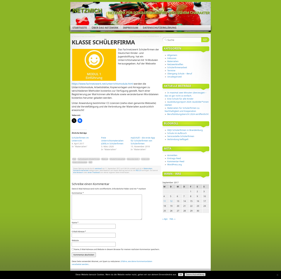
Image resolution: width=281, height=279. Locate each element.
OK (180, 274)
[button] (94, 64)
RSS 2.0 (138, 170)
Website (75, 240)
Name (75, 222)
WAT (90, 162)
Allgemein (172, 55)
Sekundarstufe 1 (133, 159)
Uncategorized (174, 76)
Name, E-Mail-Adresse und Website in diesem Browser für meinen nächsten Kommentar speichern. (117, 249)
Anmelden (172, 155)
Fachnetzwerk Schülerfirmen (89, 159)
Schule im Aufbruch (177, 133)
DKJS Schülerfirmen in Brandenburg (185, 130)
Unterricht (145, 159)
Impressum (130, 27)
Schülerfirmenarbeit (117, 159)
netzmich (87, 10)
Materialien (148, 168)
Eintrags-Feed (174, 158)
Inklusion (171, 58)
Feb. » (172, 219)
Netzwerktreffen (175, 64)
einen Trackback (94, 172)
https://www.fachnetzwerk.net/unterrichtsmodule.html (102, 83)
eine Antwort (78, 172)
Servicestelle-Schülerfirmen (180, 136)
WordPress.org (174, 164)
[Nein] (277, 274)
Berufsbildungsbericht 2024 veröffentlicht (188, 114)
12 (171, 201)
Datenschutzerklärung (159, 27)
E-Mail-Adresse (79, 231)
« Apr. (165, 219)
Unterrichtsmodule (79, 162)
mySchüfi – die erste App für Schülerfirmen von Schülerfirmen (143, 140)
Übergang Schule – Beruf (179, 73)
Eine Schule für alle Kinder (180, 98)
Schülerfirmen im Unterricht (84, 36)
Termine (171, 70)
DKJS (74, 159)
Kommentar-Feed (175, 161)
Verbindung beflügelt (177, 139)
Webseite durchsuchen (205, 39)
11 (164, 201)
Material (105, 159)
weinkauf (98, 168)
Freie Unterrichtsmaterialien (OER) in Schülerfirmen (112, 140)
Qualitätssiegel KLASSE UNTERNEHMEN (144, 36)
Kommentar (78, 193)
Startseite (79, 27)
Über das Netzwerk (105, 27)
